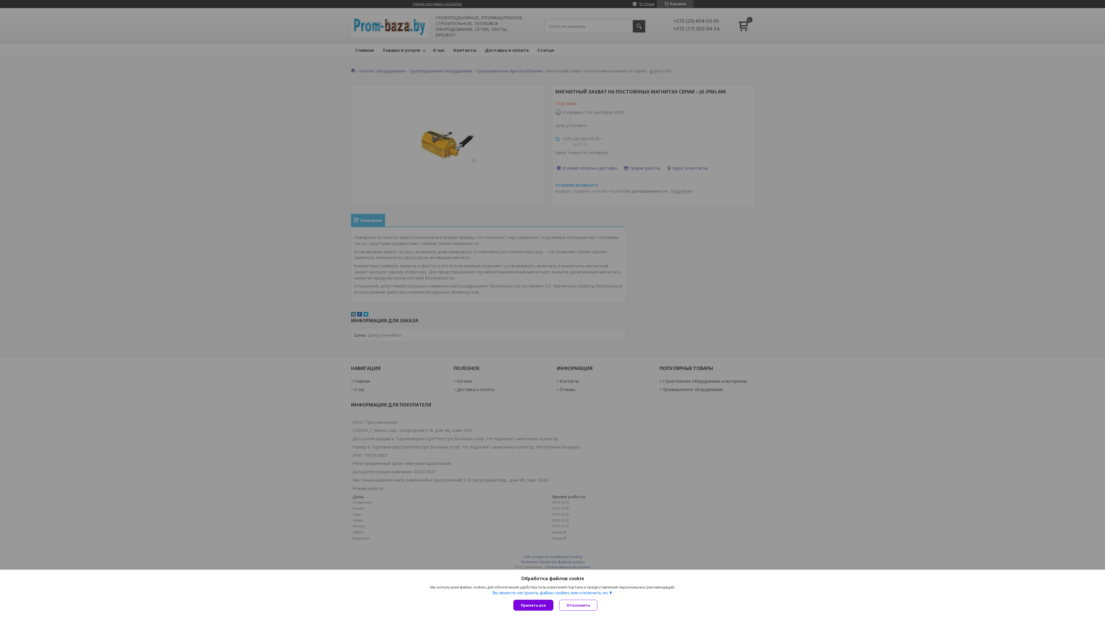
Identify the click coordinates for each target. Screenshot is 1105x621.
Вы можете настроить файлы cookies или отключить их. (550, 592)
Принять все (533, 605)
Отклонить (578, 605)
